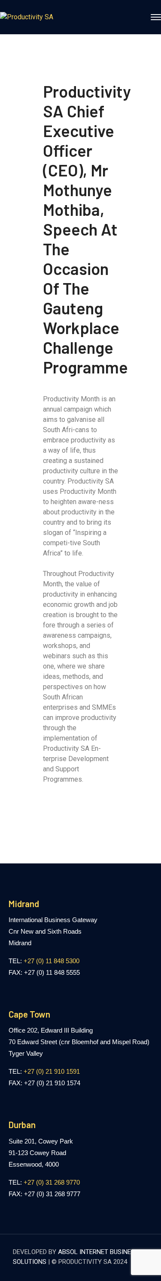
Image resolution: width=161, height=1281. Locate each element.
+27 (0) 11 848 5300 (51, 960)
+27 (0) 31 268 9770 (52, 1182)
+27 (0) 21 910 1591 (52, 1071)
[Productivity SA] (26, 17)
